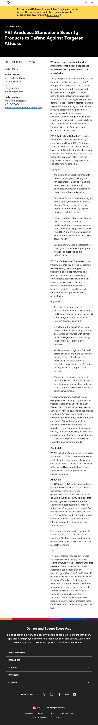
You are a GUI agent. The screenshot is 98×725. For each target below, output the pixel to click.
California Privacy (67, 713)
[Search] (86, 2)
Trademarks (28, 713)
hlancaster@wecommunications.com (23, 108)
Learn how (84, 638)
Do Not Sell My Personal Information (46, 717)
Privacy (52, 713)
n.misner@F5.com (14, 92)
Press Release (13, 26)
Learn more (53, 15)
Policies (41, 713)
